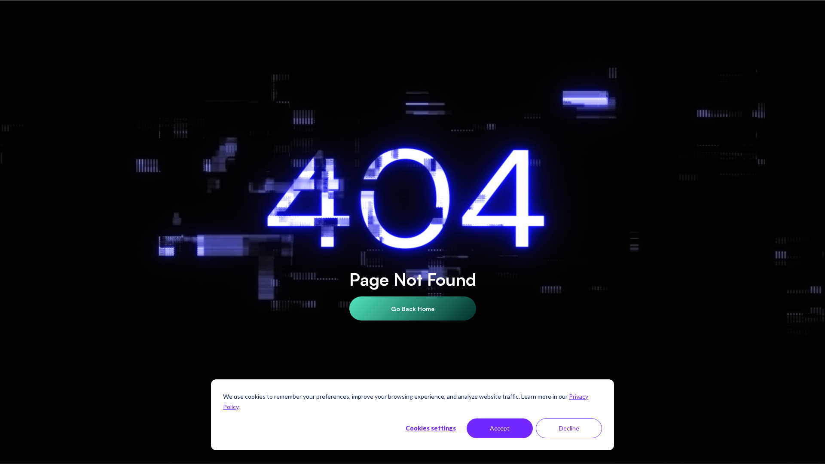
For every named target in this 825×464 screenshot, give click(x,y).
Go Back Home (412, 308)
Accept (500, 428)
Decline (569, 428)
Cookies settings (431, 428)
